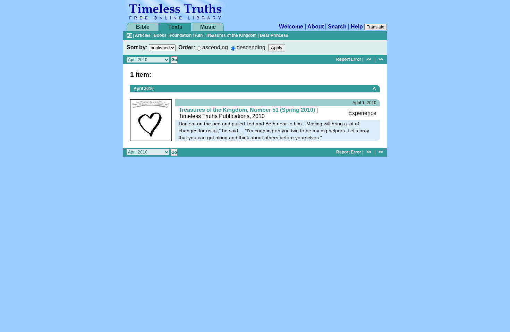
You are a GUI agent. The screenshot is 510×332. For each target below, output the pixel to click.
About (315, 27)
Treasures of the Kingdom (231, 35)
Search (337, 27)
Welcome (291, 27)
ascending (215, 47)
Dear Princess (274, 35)
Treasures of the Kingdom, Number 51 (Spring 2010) (247, 110)
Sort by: (137, 47)
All (129, 35)
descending (251, 47)
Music (208, 27)
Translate (375, 27)
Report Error (348, 59)
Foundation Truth (186, 35)
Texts (175, 27)
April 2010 (144, 88)
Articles (143, 35)
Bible (143, 27)
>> (381, 59)
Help (357, 27)
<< (368, 59)
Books (160, 35)
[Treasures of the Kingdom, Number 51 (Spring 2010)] (151, 120)
